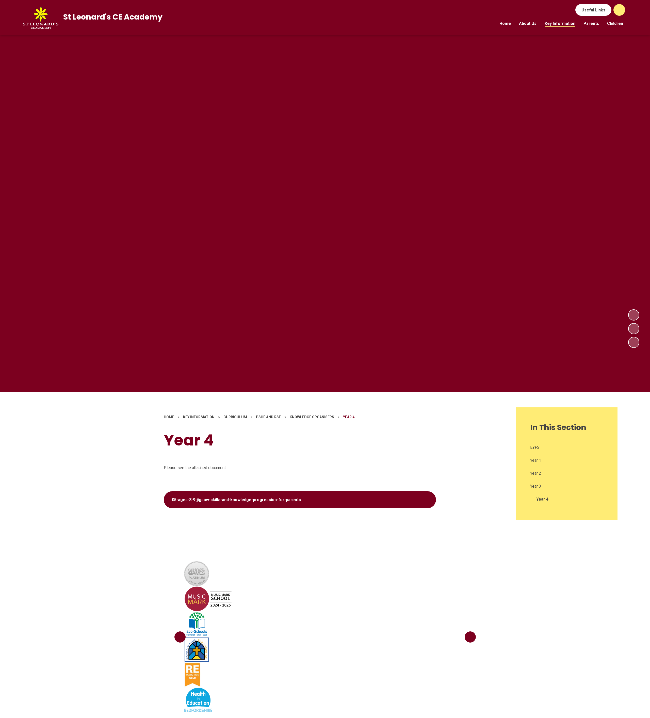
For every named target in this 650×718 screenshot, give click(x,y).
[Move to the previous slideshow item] (633, 328)
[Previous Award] (180, 637)
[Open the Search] (619, 10)
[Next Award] (470, 637)
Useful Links (593, 10)
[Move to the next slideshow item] (633, 315)
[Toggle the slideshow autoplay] (633, 342)
